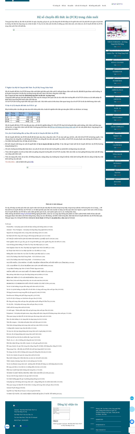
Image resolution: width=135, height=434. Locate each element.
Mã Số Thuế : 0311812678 (21, 420)
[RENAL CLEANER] (117, 59)
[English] (114, 4)
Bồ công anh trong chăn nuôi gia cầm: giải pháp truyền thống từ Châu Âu (28, 301)
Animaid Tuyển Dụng (13, 387)
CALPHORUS (117, 145)
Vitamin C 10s (117, 136)
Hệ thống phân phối (94, 5)
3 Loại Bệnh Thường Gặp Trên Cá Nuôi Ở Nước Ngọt (22, 268)
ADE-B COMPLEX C (117, 126)
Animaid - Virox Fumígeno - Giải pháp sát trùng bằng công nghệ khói (27, 229)
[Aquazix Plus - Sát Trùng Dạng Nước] (117, 50)
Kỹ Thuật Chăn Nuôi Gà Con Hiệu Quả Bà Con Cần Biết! (23, 250)
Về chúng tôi (56, 5)
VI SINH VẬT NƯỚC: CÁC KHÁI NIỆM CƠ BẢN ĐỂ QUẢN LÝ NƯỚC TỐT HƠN (31, 393)
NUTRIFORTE (117, 81)
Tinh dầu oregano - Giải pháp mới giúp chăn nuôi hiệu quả (23, 322)
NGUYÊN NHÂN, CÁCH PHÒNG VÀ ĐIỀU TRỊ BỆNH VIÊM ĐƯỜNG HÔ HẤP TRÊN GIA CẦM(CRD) (37, 262)
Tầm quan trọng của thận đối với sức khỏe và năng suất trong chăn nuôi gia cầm (30, 385)
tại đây (31, 162)
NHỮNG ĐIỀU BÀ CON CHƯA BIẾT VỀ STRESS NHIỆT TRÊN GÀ (27, 271)
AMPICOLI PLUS (117, 90)
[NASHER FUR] (117, 69)
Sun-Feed (117, 172)
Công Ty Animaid (25, 214)
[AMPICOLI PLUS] (117, 87)
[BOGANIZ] (117, 179)
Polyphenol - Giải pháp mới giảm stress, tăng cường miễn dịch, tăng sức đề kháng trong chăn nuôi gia (36, 313)
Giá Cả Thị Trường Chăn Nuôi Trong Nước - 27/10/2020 (23, 259)
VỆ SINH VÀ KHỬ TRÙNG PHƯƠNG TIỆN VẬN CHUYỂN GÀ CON (27, 373)
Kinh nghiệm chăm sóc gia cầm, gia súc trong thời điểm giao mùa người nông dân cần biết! (33, 241)
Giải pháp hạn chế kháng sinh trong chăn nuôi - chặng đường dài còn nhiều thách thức (31, 382)
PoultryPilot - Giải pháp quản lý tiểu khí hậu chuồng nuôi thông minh (27, 226)
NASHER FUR (117, 71)
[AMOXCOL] (117, 96)
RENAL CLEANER (117, 62)
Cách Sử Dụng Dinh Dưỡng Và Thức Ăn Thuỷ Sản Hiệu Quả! (24, 244)
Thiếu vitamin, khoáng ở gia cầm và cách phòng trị (21, 361)
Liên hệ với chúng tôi (81, 5)
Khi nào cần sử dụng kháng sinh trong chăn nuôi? (21, 334)
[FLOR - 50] (117, 105)
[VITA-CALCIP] (117, 151)
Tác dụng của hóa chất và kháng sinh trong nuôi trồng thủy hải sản (26, 352)
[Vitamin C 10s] (117, 133)
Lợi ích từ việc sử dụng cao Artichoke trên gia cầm (21, 298)
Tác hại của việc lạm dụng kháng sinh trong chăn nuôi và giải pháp (26, 331)
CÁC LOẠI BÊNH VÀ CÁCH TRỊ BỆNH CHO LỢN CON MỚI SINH (27, 265)
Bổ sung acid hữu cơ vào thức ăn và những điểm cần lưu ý (23, 367)
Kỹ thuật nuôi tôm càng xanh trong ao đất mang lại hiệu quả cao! (25, 235)
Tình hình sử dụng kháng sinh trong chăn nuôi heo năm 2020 (24, 325)
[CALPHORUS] (117, 142)
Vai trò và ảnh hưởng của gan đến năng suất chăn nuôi (22, 286)
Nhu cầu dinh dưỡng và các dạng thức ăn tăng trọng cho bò (24, 319)
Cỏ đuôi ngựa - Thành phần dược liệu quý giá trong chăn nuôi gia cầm (27, 310)
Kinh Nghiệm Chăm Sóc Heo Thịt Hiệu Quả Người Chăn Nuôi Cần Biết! (27, 247)
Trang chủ (49, 5)
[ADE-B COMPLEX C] (117, 124)
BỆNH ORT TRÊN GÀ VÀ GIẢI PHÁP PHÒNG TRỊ (22, 277)
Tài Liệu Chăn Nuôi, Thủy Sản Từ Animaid (25, 417)
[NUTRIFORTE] (117, 78)
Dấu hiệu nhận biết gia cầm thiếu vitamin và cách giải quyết (24, 343)
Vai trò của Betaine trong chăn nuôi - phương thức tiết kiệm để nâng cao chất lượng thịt (32, 364)
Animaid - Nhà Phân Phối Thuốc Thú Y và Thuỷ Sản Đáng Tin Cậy (25, 410)
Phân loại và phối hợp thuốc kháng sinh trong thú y (21, 370)
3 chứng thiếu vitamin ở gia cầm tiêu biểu (18, 328)
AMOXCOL (117, 99)
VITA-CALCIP (117, 154)
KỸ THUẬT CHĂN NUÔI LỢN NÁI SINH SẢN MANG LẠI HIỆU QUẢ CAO (29, 238)
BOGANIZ (117, 182)
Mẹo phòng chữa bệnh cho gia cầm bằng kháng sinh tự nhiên (24, 274)
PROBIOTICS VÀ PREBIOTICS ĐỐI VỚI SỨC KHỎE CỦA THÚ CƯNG (28, 283)
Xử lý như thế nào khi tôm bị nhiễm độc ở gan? (20, 337)
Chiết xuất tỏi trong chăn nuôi (15, 307)
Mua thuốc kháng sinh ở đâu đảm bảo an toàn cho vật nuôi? (24, 358)
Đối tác (64, 5)
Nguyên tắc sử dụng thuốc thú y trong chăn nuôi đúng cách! (24, 232)
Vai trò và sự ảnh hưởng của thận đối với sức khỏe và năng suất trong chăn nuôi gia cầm (32, 289)
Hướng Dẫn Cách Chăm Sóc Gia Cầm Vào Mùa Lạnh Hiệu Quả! (25, 253)
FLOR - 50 (117, 108)
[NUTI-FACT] (117, 160)
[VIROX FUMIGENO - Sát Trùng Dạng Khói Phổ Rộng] (117, 30)
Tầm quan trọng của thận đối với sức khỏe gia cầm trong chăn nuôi (26, 316)
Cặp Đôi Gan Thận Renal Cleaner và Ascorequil (20, 391)
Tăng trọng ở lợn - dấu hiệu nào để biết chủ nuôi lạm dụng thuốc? (26, 349)
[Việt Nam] (120, 4)
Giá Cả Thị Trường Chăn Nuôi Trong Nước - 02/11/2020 (23, 256)
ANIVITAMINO (117, 117)
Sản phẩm (70, 5)
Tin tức (104, 5)
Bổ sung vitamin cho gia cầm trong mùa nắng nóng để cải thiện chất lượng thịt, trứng (31, 346)
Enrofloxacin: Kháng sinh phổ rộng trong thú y (20, 295)
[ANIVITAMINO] (117, 115)
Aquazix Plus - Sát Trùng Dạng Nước (117, 53)
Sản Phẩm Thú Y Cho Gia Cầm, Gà (23, 414)
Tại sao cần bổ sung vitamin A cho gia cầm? (19, 376)
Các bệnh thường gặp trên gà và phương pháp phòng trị (23, 379)
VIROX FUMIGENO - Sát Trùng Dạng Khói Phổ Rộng (117, 43)
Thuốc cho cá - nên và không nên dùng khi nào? (21, 340)
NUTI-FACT (117, 163)
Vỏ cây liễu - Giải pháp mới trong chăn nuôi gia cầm (22, 304)
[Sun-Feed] (117, 170)
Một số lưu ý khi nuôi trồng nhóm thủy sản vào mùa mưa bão (24, 280)
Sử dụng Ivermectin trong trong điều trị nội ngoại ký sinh (23, 292)
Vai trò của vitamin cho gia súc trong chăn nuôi (20, 355)
